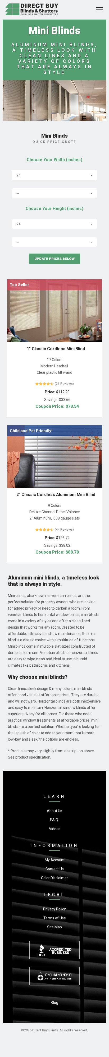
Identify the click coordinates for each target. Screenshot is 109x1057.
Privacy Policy (54, 909)
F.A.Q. (54, 820)
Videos (54, 829)
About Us (54, 811)
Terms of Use (54, 918)
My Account (55, 860)
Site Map (54, 927)
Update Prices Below (54, 259)
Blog (54, 1002)
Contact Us (55, 869)
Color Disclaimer (54, 878)
